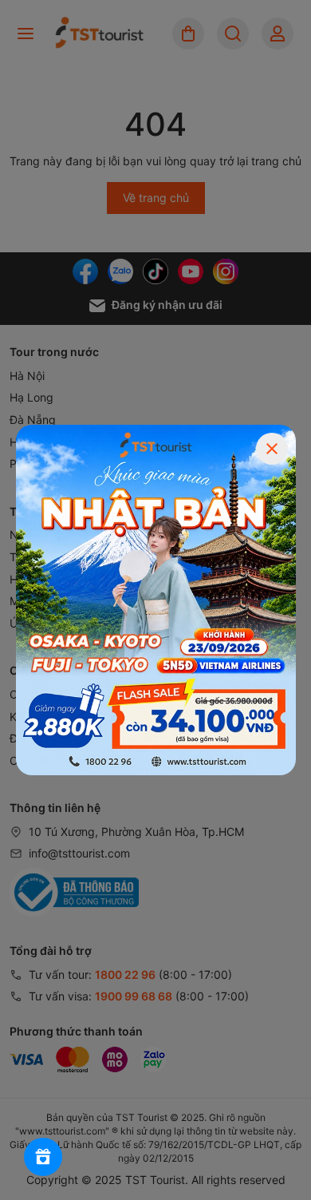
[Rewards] (43, 1157)
